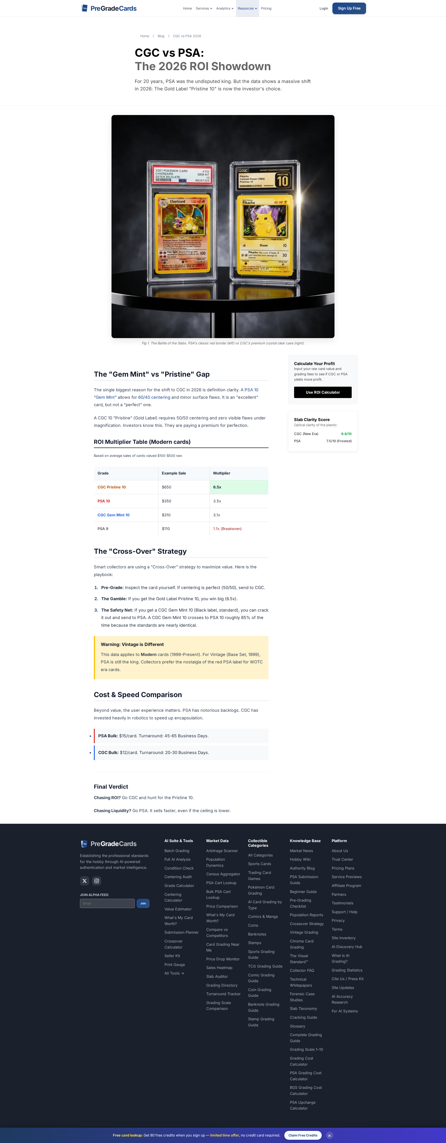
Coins (253, 925)
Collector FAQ (302, 970)
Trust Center (342, 859)
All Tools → (174, 973)
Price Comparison (222, 906)
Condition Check (179, 868)
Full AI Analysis (177, 859)
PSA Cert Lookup (221, 882)
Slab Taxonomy (303, 1008)
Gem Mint (105, 397)
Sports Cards (259, 863)
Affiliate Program (346, 885)
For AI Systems (345, 1011)
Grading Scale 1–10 (306, 1049)
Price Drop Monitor (223, 959)
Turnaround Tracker (223, 993)
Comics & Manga (263, 916)
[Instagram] (96, 881)
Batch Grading (176, 850)
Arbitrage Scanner (222, 850)
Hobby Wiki (300, 859)
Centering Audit (178, 876)
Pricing (266, 8)
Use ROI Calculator (323, 392)
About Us (340, 850)
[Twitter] (84, 881)
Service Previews (347, 876)
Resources (246, 8)
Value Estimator (178, 909)
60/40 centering (154, 397)
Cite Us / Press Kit (348, 978)
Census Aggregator (223, 874)
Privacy (338, 920)
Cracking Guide (303, 1017)
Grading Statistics (347, 970)
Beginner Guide (303, 891)
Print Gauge (174, 964)
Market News (301, 850)
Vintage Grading (304, 932)
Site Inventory (344, 937)
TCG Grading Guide (265, 966)
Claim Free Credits (303, 1135)
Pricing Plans (343, 868)
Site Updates (343, 987)
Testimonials (342, 903)
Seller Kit (172, 955)
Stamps (254, 942)
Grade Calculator (179, 885)
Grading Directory (222, 985)
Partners (339, 894)
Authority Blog (302, 868)
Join (143, 903)
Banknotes (257, 934)
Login (324, 8)
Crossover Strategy (307, 923)
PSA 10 (251, 389)
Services (202, 8)
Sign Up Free (349, 8)
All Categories (260, 855)
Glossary (297, 1026)
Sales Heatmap (219, 967)
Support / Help (344, 911)
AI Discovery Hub (347, 946)
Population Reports (306, 914)
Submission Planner (181, 932)
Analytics (223, 8)
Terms (337, 929)
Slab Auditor (217, 976)
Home (187, 8)
